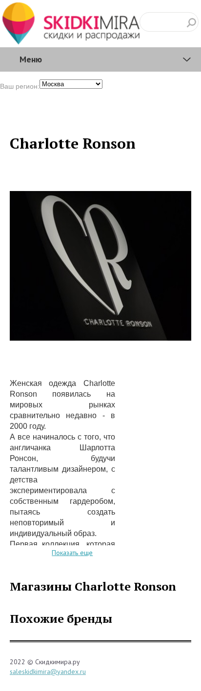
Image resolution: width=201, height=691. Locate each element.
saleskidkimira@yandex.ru (48, 671)
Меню (31, 59)
